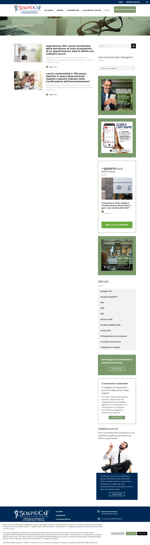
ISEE (102, 308)
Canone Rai (105, 331)
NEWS (107, 10)
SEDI (121, 2)
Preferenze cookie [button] (118, 533)
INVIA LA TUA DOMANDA (116, 225)
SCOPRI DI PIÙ (117, 418)
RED (102, 314)
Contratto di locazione (110, 342)
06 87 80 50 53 (118, 519)
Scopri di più (117, 494)
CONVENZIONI (73, 10)
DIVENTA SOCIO (133, 2)
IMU (102, 303)
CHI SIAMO (48, 10)
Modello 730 (106, 291)
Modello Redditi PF (108, 297)
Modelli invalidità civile (110, 325)
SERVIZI (60, 10)
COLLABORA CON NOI (91, 10)
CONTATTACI (117, 369)
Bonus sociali (106, 319)
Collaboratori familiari (110, 347)
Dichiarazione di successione (113, 336)
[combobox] (117, 68)
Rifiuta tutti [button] (142, 533)
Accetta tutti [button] (131, 533)
